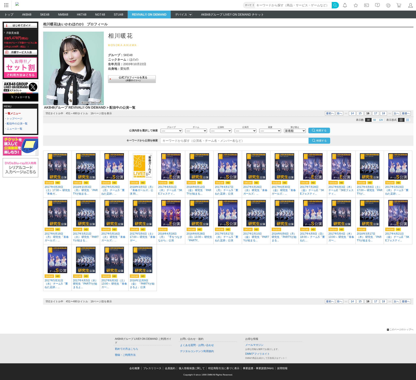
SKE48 (44, 14)
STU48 (118, 14)
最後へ (406, 113)
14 (352, 113)
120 (381, 120)
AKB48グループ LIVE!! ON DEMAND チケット (232, 14)
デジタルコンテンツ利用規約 (197, 351)
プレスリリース (152, 368)
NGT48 (100, 14)
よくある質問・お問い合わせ (197, 345)
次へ (396, 113)
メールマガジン (254, 344)
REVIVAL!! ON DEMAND (149, 14)
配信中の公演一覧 (17, 123)
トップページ (14, 118)
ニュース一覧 (14, 128)
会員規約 (170, 368)
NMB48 (63, 14)
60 (374, 120)
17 (375, 113)
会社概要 (134, 368)
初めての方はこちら (126, 348)
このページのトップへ (401, 329)
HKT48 (81, 14)
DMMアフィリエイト (257, 353)
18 (383, 113)
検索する (321, 140)
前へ (339, 113)
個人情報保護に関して (192, 368)
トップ (8, 14)
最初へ (330, 113)
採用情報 (282, 368)
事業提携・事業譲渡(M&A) (258, 368)
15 (360, 113)
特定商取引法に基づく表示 (223, 368)
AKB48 (26, 14)
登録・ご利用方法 (125, 354)
